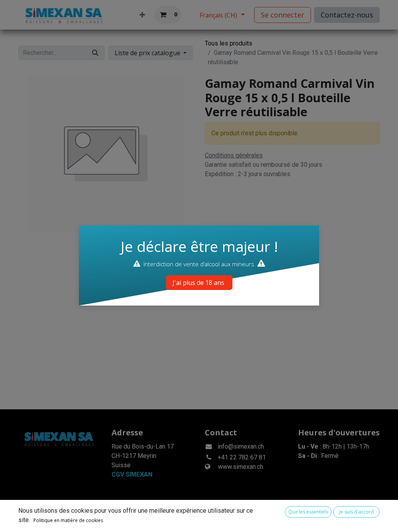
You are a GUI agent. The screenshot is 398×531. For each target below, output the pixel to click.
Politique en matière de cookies (68, 520)
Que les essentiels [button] (308, 511)
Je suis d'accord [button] (356, 511)
